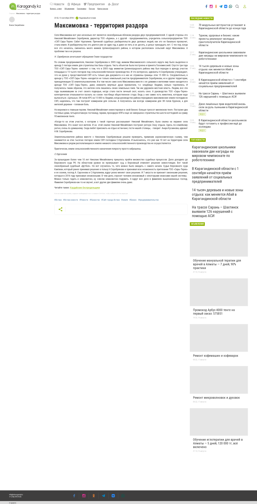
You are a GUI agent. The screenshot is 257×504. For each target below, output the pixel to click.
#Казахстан (95, 200)
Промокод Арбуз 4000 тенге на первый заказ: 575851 (214, 312)
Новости (59, 4)
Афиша (75, 4)
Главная (12, 13)
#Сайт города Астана (110, 200)
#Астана (58, 200)
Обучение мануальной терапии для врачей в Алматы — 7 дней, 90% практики (217, 264)
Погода (92, 9)
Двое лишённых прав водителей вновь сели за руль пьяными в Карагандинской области (223, 107)
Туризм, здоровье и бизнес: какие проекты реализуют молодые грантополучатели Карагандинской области (219, 40)
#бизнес (133, 200)
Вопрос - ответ (56, 9)
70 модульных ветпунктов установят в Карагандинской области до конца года (222, 26)
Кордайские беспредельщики (85, 187)
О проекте (12, 503)
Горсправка (81, 9)
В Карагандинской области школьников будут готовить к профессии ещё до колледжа (223, 123)
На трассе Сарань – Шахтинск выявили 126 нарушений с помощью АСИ (222, 95)
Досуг (115, 4)
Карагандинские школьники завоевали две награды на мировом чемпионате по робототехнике (223, 55)
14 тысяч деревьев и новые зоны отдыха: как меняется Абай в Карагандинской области (219, 69)
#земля (124, 200)
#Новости (84, 200)
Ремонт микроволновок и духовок (216, 397)
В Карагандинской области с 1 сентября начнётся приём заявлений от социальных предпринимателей (222, 83)
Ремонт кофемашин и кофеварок (215, 356)
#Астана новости (70, 200)
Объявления (69, 9)
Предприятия (96, 4)
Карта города (102, 9)
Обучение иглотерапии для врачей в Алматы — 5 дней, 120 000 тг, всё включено (218, 443)
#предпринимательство (148, 200)
